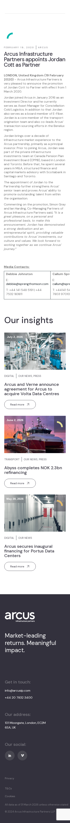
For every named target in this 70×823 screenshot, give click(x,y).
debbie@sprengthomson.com (27, 284)
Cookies (10, 796)
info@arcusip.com (17, 690)
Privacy (9, 778)
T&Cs (8, 788)
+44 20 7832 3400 (18, 697)
